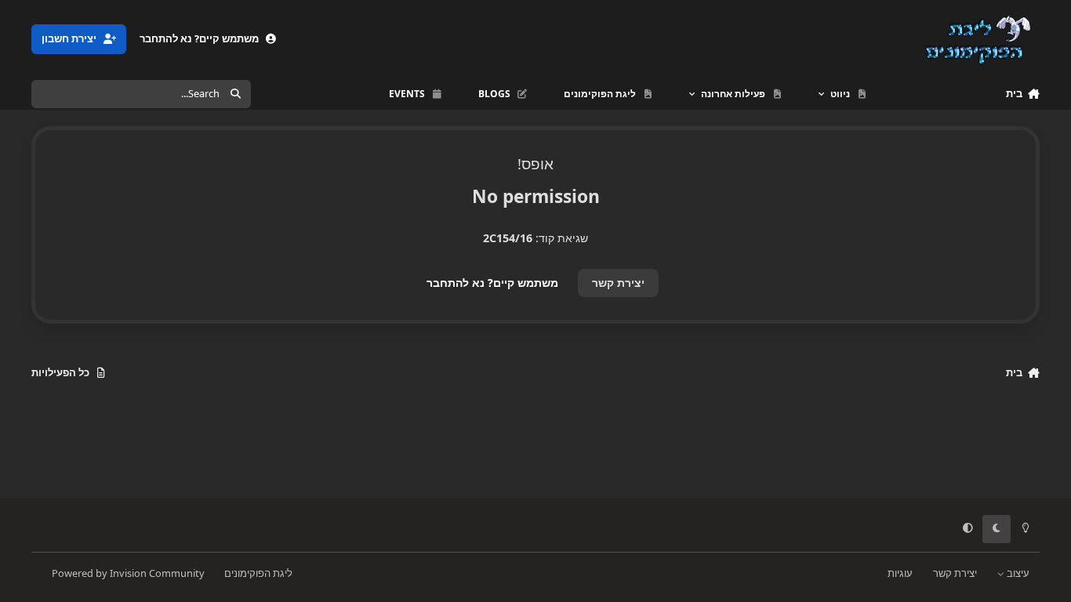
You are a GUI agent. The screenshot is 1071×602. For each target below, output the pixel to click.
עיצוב (1016, 573)
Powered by (128, 573)
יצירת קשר (618, 282)
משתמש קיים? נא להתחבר (492, 282)
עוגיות (900, 573)
